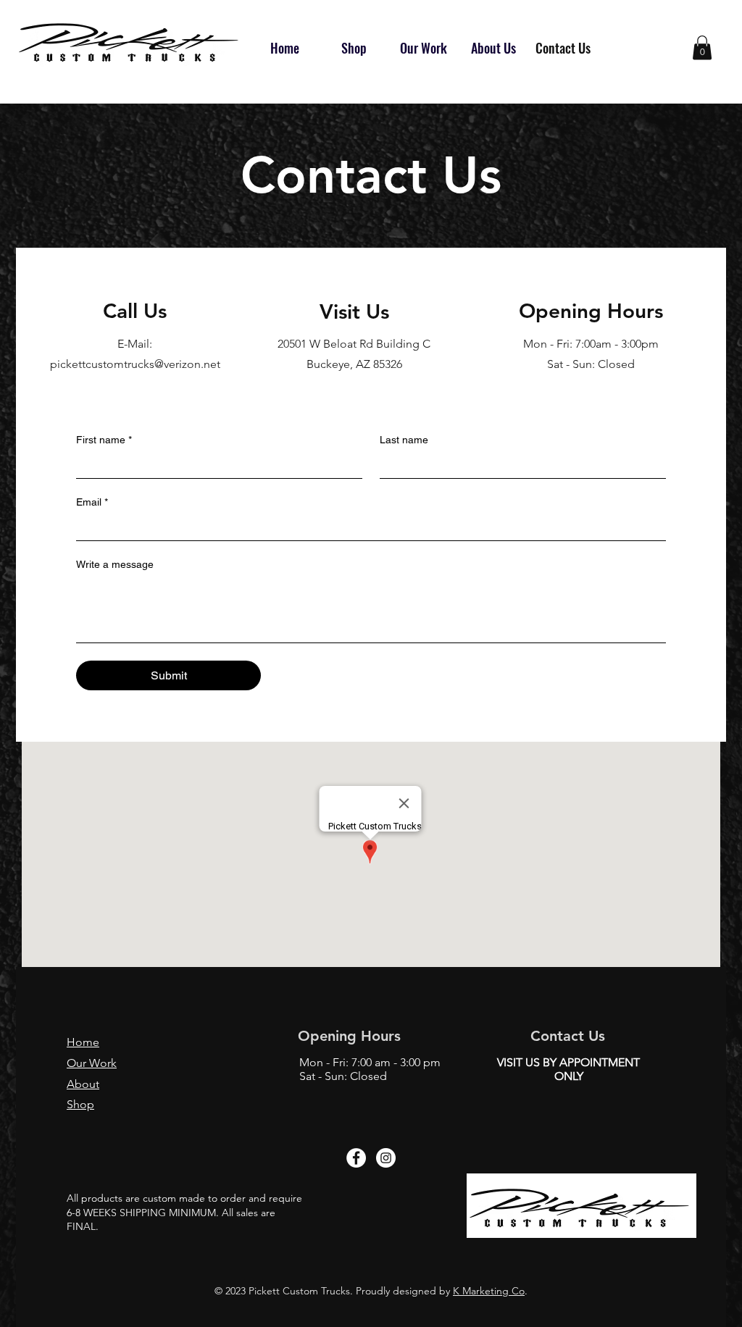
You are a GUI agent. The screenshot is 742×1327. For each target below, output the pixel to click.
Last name (404, 439)
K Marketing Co (489, 1290)
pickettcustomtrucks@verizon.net (135, 364)
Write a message (115, 564)
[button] (702, 47)
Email (92, 502)
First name (104, 439)
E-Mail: (134, 344)
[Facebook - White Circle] (356, 1158)
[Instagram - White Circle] (386, 1158)
